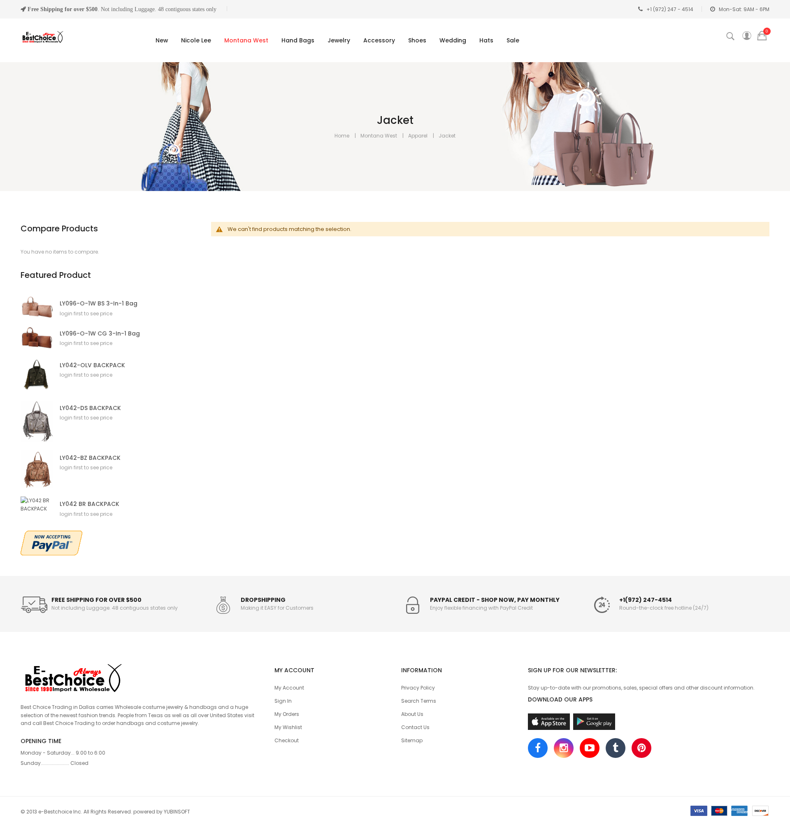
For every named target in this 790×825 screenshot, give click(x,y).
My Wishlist (288, 727)
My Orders (286, 714)
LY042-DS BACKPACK (90, 408)
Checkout (286, 740)
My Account (289, 687)
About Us (412, 714)
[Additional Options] (51, 542)
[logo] (141, 677)
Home (342, 135)
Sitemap (412, 740)
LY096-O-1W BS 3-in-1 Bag (98, 303)
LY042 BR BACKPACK (89, 504)
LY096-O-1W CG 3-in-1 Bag (100, 333)
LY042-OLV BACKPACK (92, 365)
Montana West (378, 135)
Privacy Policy (418, 687)
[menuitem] (160, 40)
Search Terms (418, 700)
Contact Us (415, 727)
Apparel (418, 135)
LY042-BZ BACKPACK (90, 457)
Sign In (283, 700)
